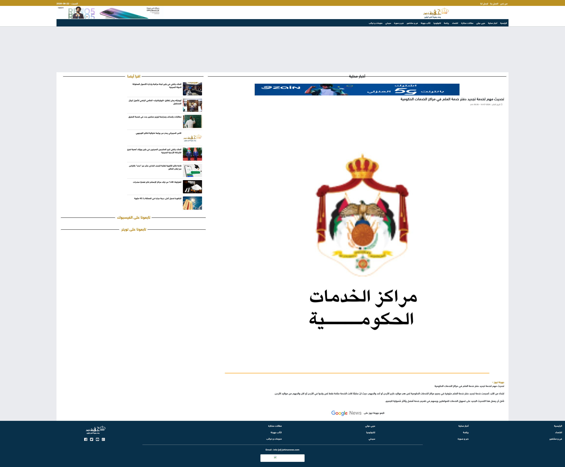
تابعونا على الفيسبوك (133, 217)
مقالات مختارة (467, 23)
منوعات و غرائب (375, 23)
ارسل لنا (484, 3)
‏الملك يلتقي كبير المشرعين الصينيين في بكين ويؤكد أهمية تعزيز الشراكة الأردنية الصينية (154, 150)
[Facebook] (85, 439)
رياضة (446, 23)
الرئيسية (503, 23)
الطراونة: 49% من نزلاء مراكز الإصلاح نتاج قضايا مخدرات (157, 182)
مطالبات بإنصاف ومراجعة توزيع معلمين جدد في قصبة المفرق (154, 116)
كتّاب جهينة (426, 23)
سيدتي (388, 23)
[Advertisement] (282, 49)
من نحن (503, 3)
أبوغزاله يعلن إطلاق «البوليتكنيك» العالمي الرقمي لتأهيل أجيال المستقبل (155, 101)
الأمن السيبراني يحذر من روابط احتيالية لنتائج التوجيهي (158, 133)
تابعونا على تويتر (133, 228)
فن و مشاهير (412, 23)
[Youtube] (97, 439)
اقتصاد (455, 23)
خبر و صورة (399, 23)
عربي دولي (480, 23)
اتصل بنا (494, 3)
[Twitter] (91, 439)
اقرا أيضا (133, 75)
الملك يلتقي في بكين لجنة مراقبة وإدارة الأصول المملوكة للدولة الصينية (157, 85)
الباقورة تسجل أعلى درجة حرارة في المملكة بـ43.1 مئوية (157, 198)
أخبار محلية (492, 23)
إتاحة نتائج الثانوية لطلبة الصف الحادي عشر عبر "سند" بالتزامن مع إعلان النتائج (155, 167)
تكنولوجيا (437, 23)
